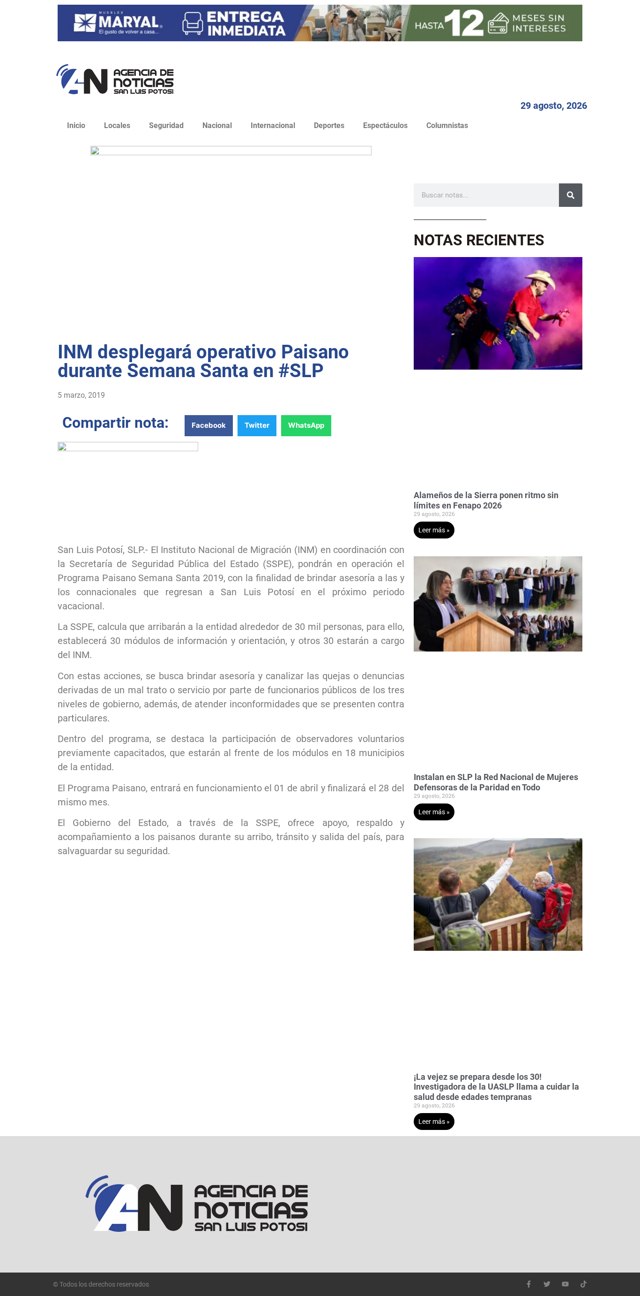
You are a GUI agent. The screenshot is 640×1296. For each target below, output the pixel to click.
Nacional (217, 125)
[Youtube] (565, 1284)
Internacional (273, 125)
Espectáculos (385, 125)
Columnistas (447, 125)
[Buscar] (570, 195)
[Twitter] (547, 1284)
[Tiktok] (583, 1284)
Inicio (76, 125)
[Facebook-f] (528, 1284)
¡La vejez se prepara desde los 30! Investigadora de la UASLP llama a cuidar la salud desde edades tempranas (496, 1087)
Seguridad (166, 125)
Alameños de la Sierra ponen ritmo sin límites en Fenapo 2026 (486, 500)
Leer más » (434, 530)
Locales (117, 125)
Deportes (329, 125)
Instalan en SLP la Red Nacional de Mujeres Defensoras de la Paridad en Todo (496, 782)
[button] (209, 425)
